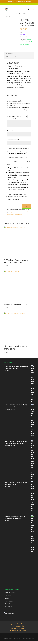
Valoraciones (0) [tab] (11, 57)
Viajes (7, 598)
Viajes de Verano (10, 592)
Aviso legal (9, 624)
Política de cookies (18, 626)
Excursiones (8, 595)
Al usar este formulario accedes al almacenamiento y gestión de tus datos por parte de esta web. (18, 151)
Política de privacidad (23, 624)
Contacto (8, 604)
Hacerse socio (9, 601)
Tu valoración (11, 119)
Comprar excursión (13, 14)
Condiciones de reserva (18, 628)
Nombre (10, 131)
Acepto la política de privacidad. (18, 157)
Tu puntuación (11, 116)
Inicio (5, 14)
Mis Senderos (9, 607)
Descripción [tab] (9, 54)
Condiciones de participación (18, 630)
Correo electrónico (13, 140)
